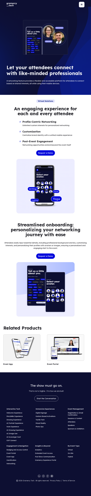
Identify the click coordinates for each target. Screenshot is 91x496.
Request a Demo (45, 153)
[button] (81, 4)
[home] (12, 4)
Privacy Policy (55, 481)
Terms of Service (69, 481)
